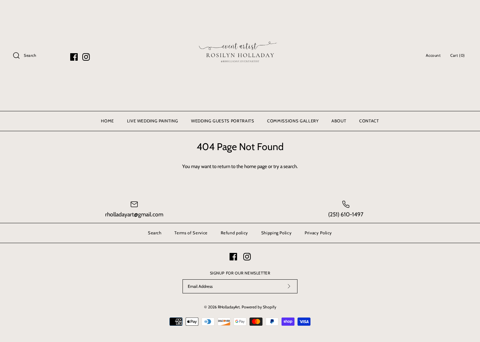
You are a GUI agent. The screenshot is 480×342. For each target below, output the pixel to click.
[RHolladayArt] (240, 10)
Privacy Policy (318, 232)
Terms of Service (190, 232)
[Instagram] (86, 57)
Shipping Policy (276, 232)
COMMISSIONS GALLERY (292, 120)
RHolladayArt (229, 306)
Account (433, 55)
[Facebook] (74, 57)
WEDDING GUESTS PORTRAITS (222, 120)
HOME (107, 120)
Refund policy (234, 232)
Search (155, 232)
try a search (285, 166)
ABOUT (338, 120)
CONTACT (369, 120)
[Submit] (289, 286)
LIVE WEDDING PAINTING (152, 120)
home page (255, 166)
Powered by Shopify (259, 306)
